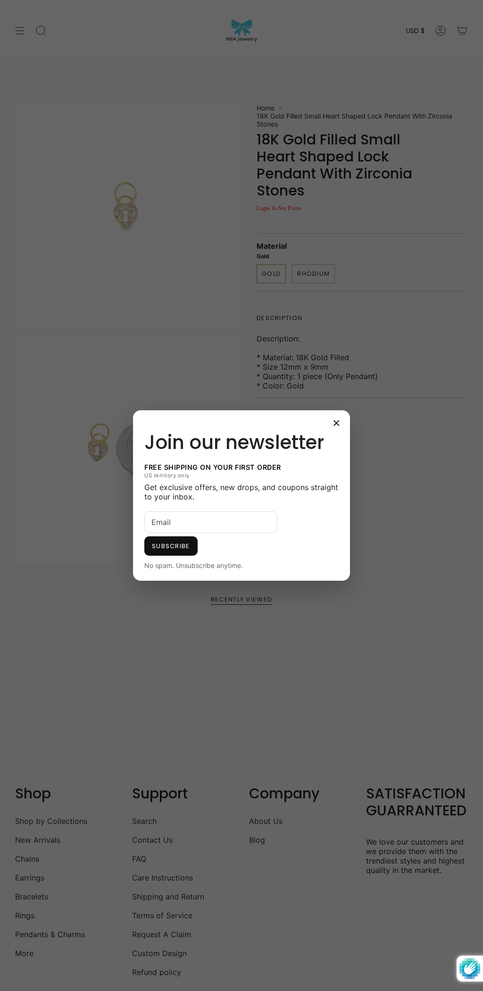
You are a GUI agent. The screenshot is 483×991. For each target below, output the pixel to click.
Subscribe (171, 546)
